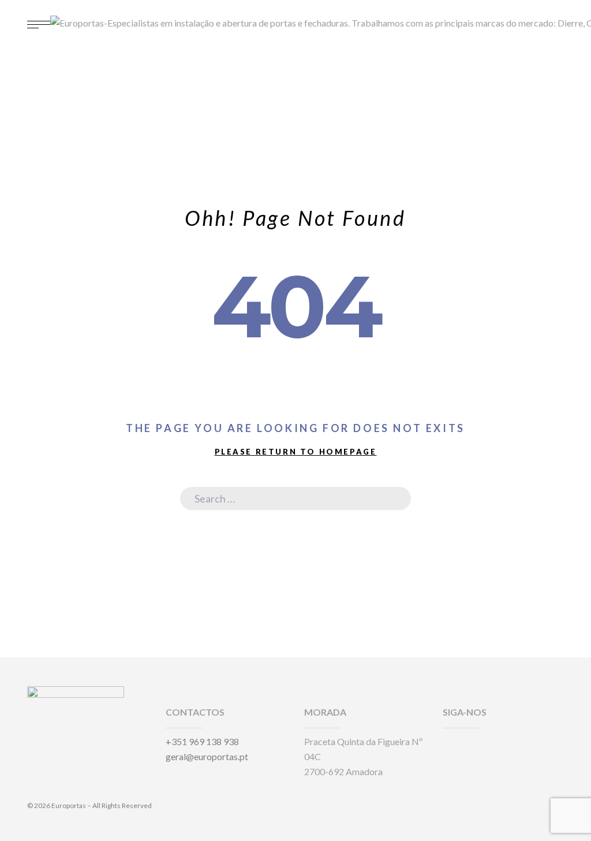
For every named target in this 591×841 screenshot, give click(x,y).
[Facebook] (446, 741)
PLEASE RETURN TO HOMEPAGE (296, 451)
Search (394, 498)
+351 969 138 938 (202, 741)
